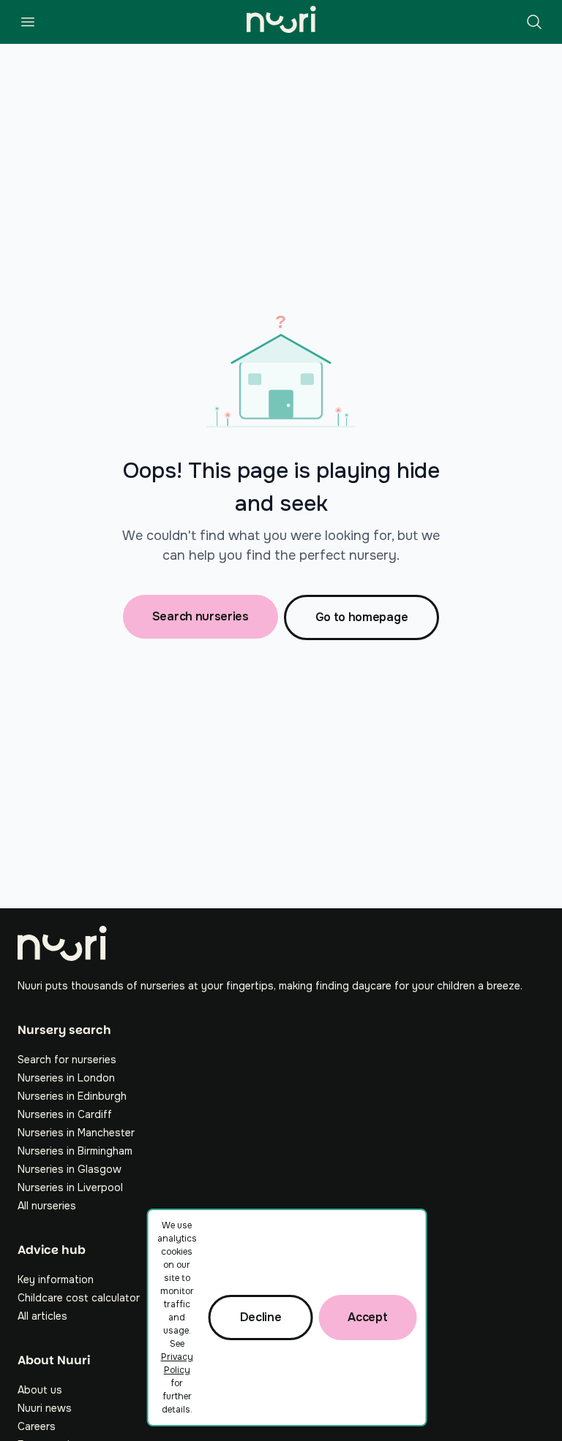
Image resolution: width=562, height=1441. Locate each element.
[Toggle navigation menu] (28, 22)
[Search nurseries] (534, 22)
